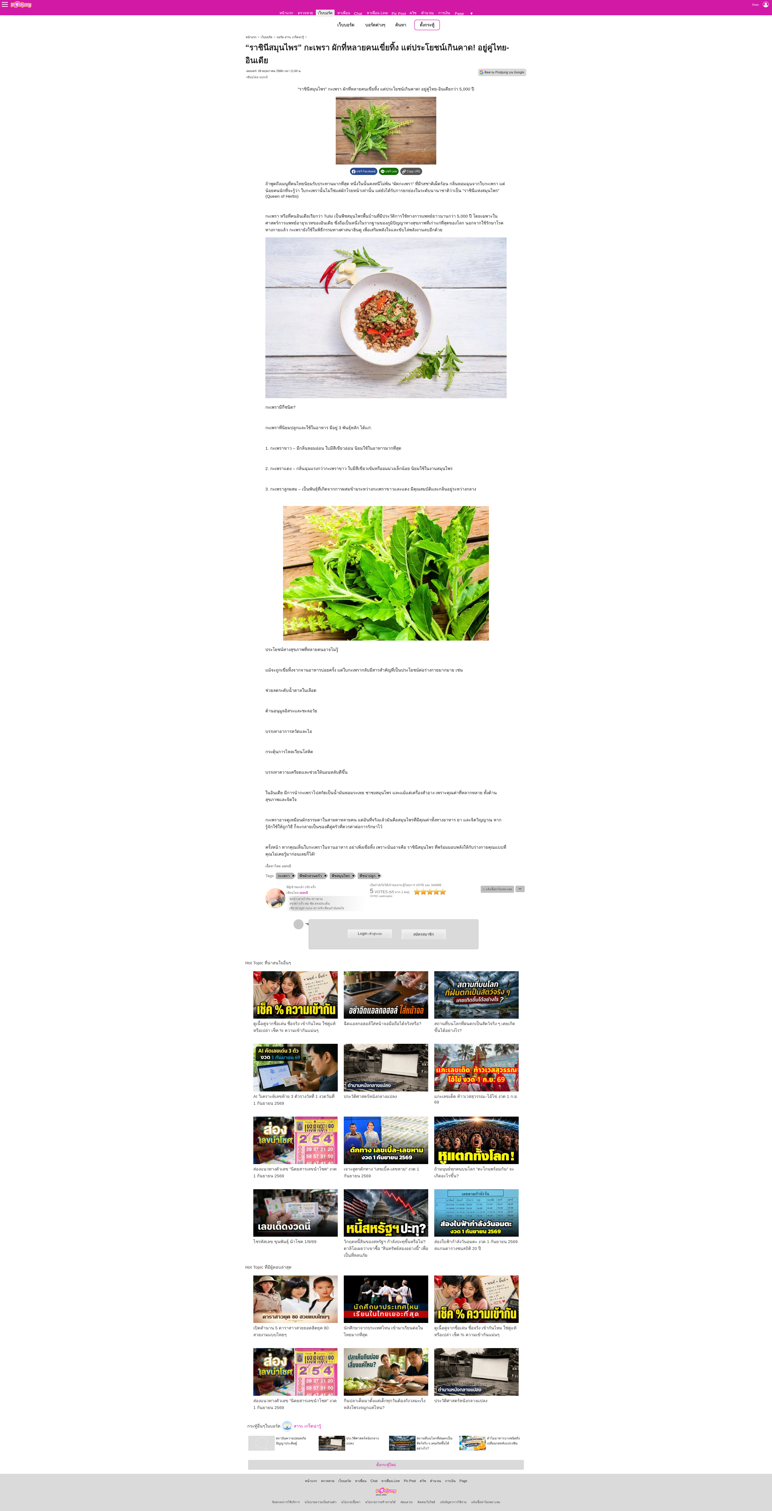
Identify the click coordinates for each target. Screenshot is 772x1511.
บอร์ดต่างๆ (375, 25)
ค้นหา (400, 25)
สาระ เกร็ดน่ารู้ (307, 1426)
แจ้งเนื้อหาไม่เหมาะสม (485, 1502)
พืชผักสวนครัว (311, 876)
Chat (358, 13)
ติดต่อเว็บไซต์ (426, 1502)
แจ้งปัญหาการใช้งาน (453, 1502)
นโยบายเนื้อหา (350, 1502)
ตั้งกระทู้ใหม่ (386, 1465)
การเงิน (444, 13)
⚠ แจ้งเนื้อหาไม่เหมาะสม (497, 889)
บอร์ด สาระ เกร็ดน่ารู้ (290, 37)
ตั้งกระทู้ (427, 25)
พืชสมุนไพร (341, 876)
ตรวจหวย (305, 13)
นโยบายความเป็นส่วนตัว (320, 1502)
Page (459, 13)
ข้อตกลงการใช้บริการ (286, 1502)
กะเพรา (284, 876)
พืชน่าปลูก (368, 876)
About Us (406, 1502)
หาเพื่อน (343, 13)
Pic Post (399, 13)
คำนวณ (427, 13)
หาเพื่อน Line (377, 13)
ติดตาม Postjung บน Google (504, 72)
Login (370, 933)
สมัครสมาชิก (423, 934)
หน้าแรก (286, 13)
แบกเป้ (263, 77)
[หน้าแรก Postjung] (21, 4)
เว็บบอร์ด (325, 13)
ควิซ (413, 13)
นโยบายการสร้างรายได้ (380, 1502)
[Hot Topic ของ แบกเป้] (275, 907)
